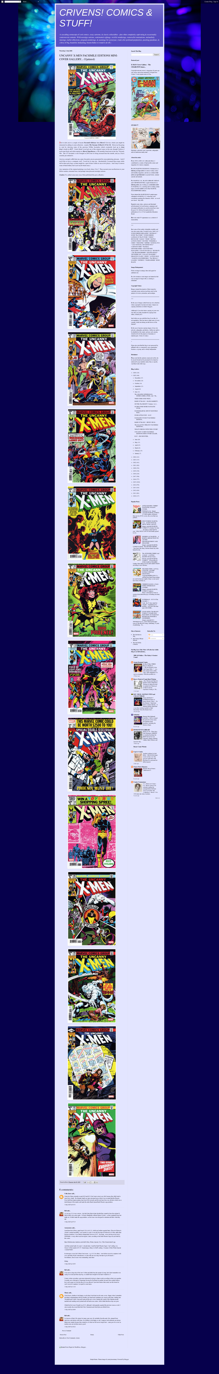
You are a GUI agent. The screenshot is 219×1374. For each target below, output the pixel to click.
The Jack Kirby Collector (137, 643)
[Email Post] (84, 1182)
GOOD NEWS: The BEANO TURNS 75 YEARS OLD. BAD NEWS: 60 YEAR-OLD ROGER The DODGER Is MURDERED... (150, 615)
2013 (134, 487)
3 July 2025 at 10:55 (70, 1264)
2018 (134, 473)
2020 (134, 468)
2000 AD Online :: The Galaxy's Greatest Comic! (145, 656)
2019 (134, 471)
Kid (65, 1211)
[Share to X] (92, 1182)
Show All (157, 798)
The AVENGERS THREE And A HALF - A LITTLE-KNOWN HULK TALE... (150, 555)
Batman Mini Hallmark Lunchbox (149, 717)
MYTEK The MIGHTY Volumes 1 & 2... (146, 404)
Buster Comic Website (140, 747)
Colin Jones (67, 1194)
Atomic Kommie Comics (141, 662)
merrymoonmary (112, 1359)
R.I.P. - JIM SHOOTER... (142, 436)
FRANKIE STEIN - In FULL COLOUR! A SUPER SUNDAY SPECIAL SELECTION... (150, 571)
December (138, 378)
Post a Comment (66, 1330)
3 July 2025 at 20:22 (70, 1326)
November (138, 380)
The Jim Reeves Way (137, 635)
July (136, 392)
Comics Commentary (140, 782)
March (137, 448)
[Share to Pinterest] (97, 1182)
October (137, 383)
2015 (134, 482)
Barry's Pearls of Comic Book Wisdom (145, 679)
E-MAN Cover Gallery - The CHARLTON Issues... (141, 65)
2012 (134, 490)
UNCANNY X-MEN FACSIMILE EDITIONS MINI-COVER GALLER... (146, 432)
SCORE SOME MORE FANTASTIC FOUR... (145, 407)
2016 (134, 479)
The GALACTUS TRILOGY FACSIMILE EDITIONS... (146, 425)
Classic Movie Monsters (140, 767)
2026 (134, 372)
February (137, 451)
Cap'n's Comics (138, 752)
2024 (134, 457)
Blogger (126, 1359)
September (138, 386)
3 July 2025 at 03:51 (70, 1204)
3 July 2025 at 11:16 (70, 1287)
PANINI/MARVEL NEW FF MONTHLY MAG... (146, 411)
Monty (66, 1293)
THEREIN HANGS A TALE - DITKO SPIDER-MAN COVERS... (150, 585)
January (137, 453)
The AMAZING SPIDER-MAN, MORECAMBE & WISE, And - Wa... (146, 395)
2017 (134, 476)
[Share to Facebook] (95, 1182)
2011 (134, 493)
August (137, 389)
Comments (153, 638)
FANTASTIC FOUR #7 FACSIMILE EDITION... (145, 418)
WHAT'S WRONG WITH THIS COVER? (146, 429)
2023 (134, 460)
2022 (134, 462)
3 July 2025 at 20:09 (70, 1309)
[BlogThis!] (90, 1182)
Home (92, 1334)
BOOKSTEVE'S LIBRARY (142, 730)
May (136, 442)
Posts (151, 635)
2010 (134, 496)
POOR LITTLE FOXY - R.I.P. (143, 415)
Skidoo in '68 (146, 731)
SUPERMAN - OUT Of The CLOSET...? (150, 600)
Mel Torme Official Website (138, 639)
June (136, 439)
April (136, 445)
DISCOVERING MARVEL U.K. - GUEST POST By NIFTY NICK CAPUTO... (150, 522)
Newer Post (63, 1334)
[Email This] (88, 1182)
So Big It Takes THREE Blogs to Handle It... (149, 665)
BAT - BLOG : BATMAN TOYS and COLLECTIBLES (144, 695)
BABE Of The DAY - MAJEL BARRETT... (146, 401)
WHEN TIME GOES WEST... (143, 398)
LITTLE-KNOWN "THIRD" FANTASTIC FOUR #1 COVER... (150, 507)
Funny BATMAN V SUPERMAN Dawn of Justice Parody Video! (149, 699)
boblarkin (136, 715)
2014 (134, 485)
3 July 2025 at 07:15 (70, 1222)
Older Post (121, 1334)
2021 (134, 465)
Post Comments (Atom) (73, 1338)
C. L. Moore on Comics (149, 784)
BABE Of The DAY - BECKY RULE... (145, 422)
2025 (134, 375)
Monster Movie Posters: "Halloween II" (149, 769)
